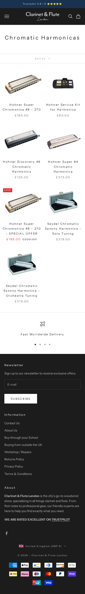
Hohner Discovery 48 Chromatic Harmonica (22, 166)
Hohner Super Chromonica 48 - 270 (22, 107)
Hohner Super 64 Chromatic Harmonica (63, 166)
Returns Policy (14, 459)
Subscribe (21, 398)
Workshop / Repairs (17, 452)
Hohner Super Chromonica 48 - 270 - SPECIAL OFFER (22, 228)
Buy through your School (21, 438)
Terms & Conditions (18, 474)
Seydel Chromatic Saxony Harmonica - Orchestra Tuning (21, 290)
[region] (42, 329)
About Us (10, 430)
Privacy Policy (13, 466)
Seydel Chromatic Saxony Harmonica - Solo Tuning (63, 228)
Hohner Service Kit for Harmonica (63, 107)
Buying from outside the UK (23, 445)
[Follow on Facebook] (6, 533)
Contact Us (12, 423)
